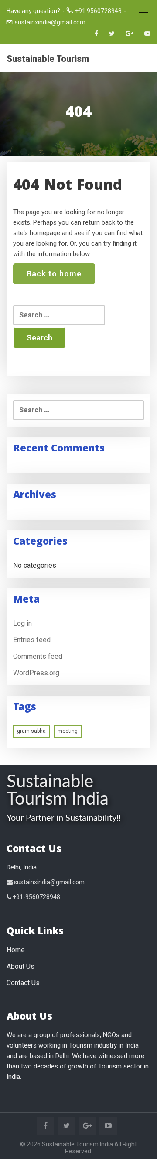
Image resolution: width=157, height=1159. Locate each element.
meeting (68, 731)
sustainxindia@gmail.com (50, 22)
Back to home (54, 273)
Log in (22, 623)
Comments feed (37, 656)
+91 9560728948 (98, 10)
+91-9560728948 (35, 896)
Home (16, 950)
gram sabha (31, 731)
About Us (20, 966)
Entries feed (32, 640)
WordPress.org (36, 673)
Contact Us (23, 983)
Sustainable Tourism (48, 59)
